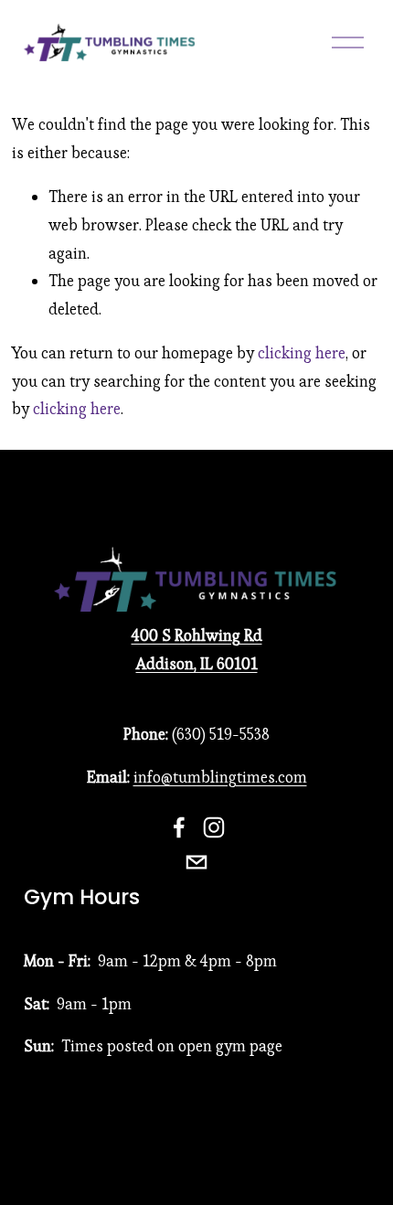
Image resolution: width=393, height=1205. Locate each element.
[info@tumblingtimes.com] (196, 862)
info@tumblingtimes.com (220, 777)
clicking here (301, 353)
